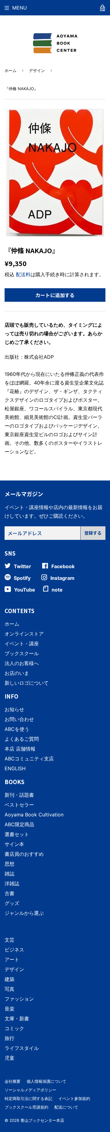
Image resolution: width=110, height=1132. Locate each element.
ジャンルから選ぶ (24, 913)
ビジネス (14, 950)
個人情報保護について (46, 1081)
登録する (92, 533)
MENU (19, 8)
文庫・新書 (17, 1018)
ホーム (10, 70)
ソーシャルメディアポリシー (30, 1089)
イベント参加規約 (74, 1098)
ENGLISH (15, 768)
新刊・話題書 (19, 795)
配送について (66, 1107)
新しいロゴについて (27, 683)
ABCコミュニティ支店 (29, 758)
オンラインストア (24, 634)
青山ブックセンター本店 (42, 1120)
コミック (14, 1028)
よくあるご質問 (22, 739)
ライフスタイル (22, 1048)
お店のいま (17, 673)
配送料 (23, 274)
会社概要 (12, 1081)
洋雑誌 (12, 883)
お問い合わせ (19, 719)
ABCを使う (17, 729)
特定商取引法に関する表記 (28, 1098)
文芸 (9, 940)
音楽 (9, 1009)
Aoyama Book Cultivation (34, 814)
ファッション (19, 999)
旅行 (9, 1038)
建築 (9, 979)
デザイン (37, 70)
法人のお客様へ (22, 663)
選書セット (17, 834)
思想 (9, 864)
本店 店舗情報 (20, 749)
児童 (9, 1058)
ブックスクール (22, 653)
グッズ (12, 903)
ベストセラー (19, 805)
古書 (9, 893)
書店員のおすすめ (24, 854)
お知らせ (14, 709)
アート (12, 959)
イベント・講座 (22, 643)
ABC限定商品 (19, 824)
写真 (9, 989)
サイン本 (14, 844)
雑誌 (9, 874)
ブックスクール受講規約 (26, 1107)
